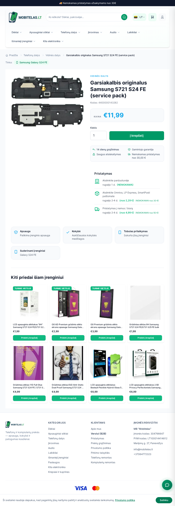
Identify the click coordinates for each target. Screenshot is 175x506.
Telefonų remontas (101, 457)
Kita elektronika (51, 41)
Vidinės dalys (53, 55)
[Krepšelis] (152, 17)
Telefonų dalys (69, 32)
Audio (113, 32)
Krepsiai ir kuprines (58, 471)
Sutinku (164, 500)
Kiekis (93, 127)
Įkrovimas (93, 32)
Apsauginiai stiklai (39, 32)
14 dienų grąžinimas (108, 149)
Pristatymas (97, 438)
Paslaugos (54, 462)
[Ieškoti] (124, 17)
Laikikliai (132, 32)
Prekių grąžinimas (101, 443)
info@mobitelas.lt (143, 449)
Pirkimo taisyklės (100, 452)
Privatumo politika (101, 447)
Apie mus (96, 428)
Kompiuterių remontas (103, 462)
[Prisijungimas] (162, 17)
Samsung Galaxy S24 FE (33, 62)
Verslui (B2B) (98, 433)
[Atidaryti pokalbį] (167, 485)
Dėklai (15, 32)
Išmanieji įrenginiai (22, 41)
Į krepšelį (137, 135)
